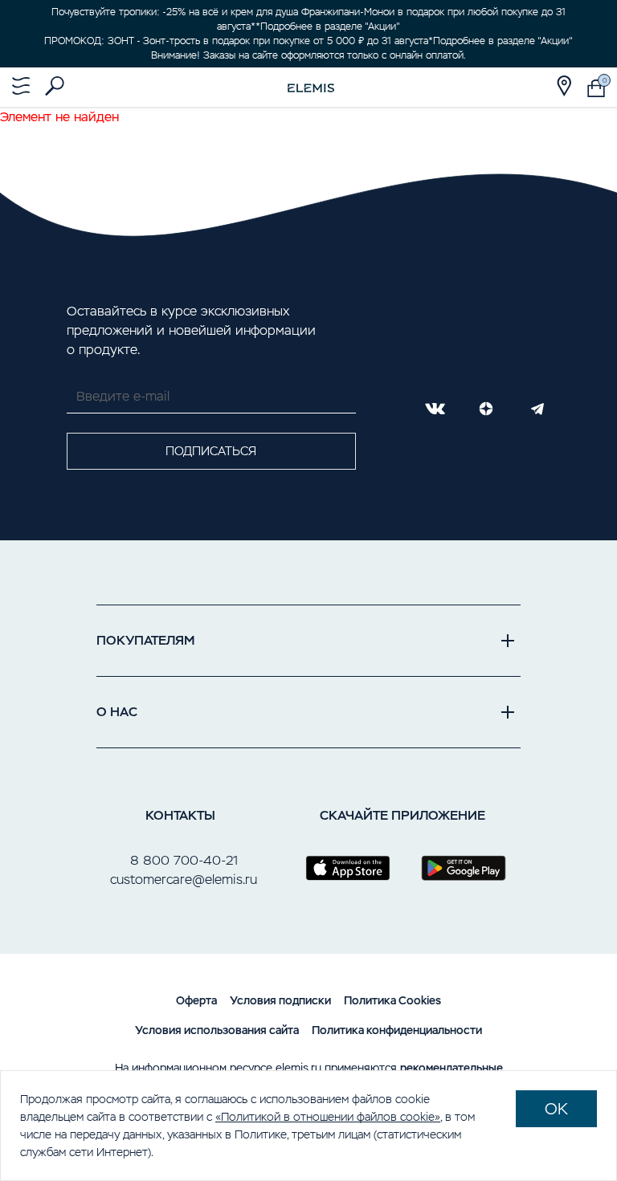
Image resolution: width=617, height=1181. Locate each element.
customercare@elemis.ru (183, 879)
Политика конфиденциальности (397, 1030)
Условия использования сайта (217, 1030)
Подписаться (210, 450)
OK (556, 1108)
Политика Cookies (392, 1000)
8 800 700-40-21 (184, 860)
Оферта (196, 1000)
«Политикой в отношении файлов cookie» (327, 1117)
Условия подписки (280, 1000)
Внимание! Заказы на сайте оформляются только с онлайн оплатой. (308, 55)
